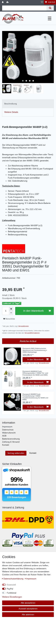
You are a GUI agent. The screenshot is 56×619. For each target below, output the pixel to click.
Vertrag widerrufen (15, 453)
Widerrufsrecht (9, 433)
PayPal (10, 589)
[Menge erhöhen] (11, 309)
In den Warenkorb (33, 310)
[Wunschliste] (42, 2)
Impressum (7, 426)
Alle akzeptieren (28, 603)
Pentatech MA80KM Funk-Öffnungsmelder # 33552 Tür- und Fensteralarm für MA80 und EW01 (35, 373)
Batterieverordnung (11, 439)
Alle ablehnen (28, 614)
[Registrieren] (7, 2)
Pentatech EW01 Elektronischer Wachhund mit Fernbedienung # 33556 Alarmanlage (35, 350)
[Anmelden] (3, 2)
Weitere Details (11, 112)
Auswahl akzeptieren (28, 608)
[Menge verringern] (11, 313)
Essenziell (11, 585)
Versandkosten (23, 326)
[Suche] (50, 8)
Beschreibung (10, 103)
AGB (4, 436)
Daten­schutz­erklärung (13, 578)
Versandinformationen (32, 333)
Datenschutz (7, 429)
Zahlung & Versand (11, 442)
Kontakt (5, 445)
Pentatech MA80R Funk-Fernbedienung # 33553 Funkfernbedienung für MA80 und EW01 (35, 396)
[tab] (28, 103)
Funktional (11, 593)
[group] (12, 356)
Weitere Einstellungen (12, 597)
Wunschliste (10, 319)
